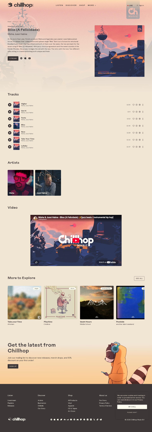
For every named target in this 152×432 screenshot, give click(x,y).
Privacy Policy (104, 403)
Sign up (13, 366)
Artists (40, 400)
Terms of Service (105, 406)
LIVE (131, 5)
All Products (72, 400)
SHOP (82, 5)
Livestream (12, 400)
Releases (15, 21)
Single (36, 288)
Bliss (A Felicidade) (25, 21)
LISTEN (59, 5)
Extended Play (106, 288)
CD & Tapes (72, 408)
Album (72, 288)
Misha (11, 34)
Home (9, 21)
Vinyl (70, 403)
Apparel (71, 406)
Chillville (41, 406)
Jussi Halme (21, 34)
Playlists (11, 403)
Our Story (41, 408)
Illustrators (42, 403)
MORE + (92, 5)
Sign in (141, 5)
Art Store (71, 411)
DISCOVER (71, 5)
